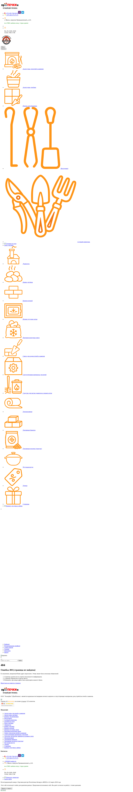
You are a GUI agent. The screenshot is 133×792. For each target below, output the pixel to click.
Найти (20, 660)
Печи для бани (8, 245)
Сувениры (25, 504)
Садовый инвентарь (83, 242)
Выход (6, 652)
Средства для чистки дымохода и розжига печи (37, 393)
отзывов (23, 701)
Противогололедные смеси (31, 337)
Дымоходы (25, 264)
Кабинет (7, 644)
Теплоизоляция (27, 411)
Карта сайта (8, 779)
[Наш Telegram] (1, 790)
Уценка (24, 485)
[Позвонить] (5, 790)
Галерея (6, 649)
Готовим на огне (11, 243)
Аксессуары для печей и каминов (33, 69)
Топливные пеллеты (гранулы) (32, 448)
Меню (3, 47)
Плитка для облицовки (29, 106)
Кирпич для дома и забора (14, 506)
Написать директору (12, 777)
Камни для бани (27, 282)
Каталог (3, 49)
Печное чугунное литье (29, 319)
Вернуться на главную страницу (11, 683)
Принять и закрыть (6, 788)
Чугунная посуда (27, 467)
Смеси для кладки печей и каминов (33, 356)
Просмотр (7, 651)
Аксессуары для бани (29, 87)
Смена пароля (8, 647)
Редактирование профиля (12, 646)
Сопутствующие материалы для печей (34, 374)
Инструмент (64, 168)
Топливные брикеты (28, 430)
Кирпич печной (27, 301)
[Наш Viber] (3, 790)
